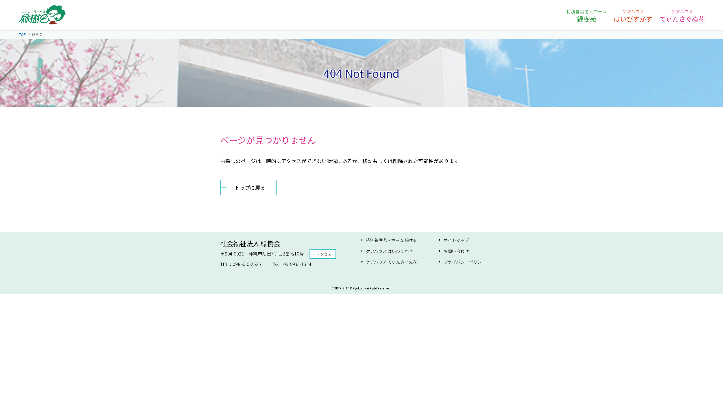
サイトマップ (456, 240)
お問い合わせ (456, 251)
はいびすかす (633, 15)
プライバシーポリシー (464, 261)
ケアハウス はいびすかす (389, 251)
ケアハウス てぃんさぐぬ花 (391, 261)
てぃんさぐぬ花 (682, 15)
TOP (22, 34)
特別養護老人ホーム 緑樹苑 (391, 240)
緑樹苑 (586, 15)
